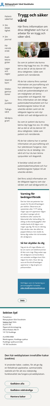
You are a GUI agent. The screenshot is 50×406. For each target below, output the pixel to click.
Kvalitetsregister (8, 60)
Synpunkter (8, 101)
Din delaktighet (7, 28)
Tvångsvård (8, 110)
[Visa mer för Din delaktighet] (2, 25)
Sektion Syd (7, 322)
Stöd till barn (8, 81)
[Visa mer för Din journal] (2, 37)
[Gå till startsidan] (25, 4)
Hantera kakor (18, 396)
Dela (23, 300)
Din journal (8, 38)
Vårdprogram (9, 119)
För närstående (8, 48)
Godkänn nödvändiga (21, 390)
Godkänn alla (17, 383)
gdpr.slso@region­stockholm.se (33, 288)
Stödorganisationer (8, 92)
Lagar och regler (7, 71)
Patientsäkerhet (9, 17)
